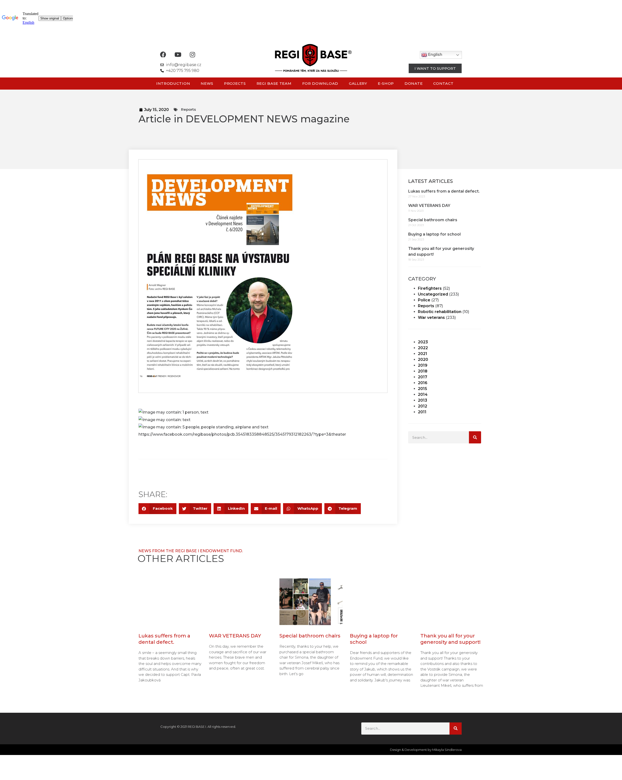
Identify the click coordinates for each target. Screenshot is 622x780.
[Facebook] (163, 54)
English (434, 54)
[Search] (475, 437)
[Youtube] (177, 54)
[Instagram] (192, 54)
